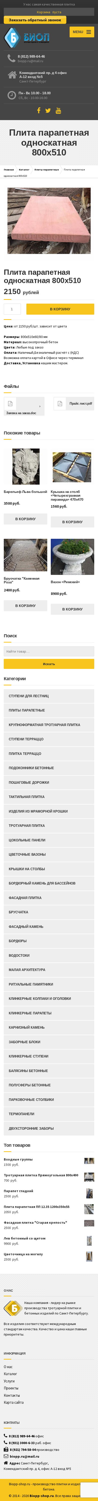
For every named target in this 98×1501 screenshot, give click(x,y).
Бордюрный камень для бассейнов (42, 883)
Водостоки (19, 955)
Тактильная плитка (26, 797)
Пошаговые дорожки (29, 782)
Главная (9, 169)
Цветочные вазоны (27, 854)
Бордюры (18, 941)
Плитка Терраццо (25, 754)
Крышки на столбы (27, 869)
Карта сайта (14, 1402)
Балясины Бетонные (28, 1071)
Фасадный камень (26, 927)
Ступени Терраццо (26, 739)
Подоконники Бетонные (31, 768)
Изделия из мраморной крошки (38, 811)
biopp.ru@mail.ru (30, 61)
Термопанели (21, 1114)
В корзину (60, 309)
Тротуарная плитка (27, 826)
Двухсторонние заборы (31, 1128)
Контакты (12, 1395)
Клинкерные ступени (28, 1056)
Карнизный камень (26, 1027)
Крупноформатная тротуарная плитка (44, 725)
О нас (8, 1366)
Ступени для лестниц (29, 696)
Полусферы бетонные (30, 1085)
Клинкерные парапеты (30, 1013)
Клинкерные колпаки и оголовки (40, 999)
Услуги (9, 1381)
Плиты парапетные (46, 169)
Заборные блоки (24, 1042)
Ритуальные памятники (31, 984)
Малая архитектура (27, 970)
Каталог (24, 169)
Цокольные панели (27, 840)
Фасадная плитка (25, 898)
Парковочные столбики (31, 1100)
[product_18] (49, 222)
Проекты (11, 1388)
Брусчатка (18, 912)
